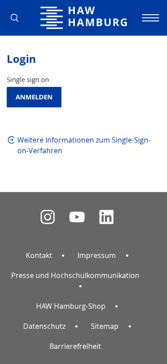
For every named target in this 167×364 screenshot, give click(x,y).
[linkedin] (106, 217)
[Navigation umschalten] (149, 18)
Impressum (96, 255)
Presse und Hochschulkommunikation (75, 275)
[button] (18, 18)
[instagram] (48, 217)
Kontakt (39, 255)
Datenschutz (44, 326)
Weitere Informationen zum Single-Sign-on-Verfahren (84, 145)
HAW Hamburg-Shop (71, 306)
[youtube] (77, 217)
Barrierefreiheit (75, 346)
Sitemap (104, 326)
